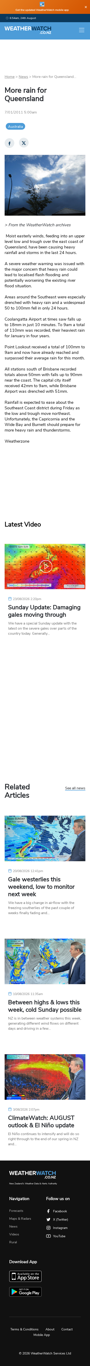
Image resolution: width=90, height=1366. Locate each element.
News (23, 76)
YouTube (59, 1236)
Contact (67, 1329)
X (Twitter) (60, 1219)
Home (10, 76)
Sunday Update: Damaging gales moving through (44, 611)
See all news (75, 788)
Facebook (60, 1211)
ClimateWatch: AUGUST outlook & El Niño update (41, 1121)
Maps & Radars (20, 1218)
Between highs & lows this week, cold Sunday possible (45, 1006)
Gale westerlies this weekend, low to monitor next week (41, 887)
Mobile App (41, 1335)
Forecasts (16, 1211)
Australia (15, 126)
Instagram (60, 1228)
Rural (13, 1242)
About (49, 1329)
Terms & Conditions (24, 1329)
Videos (14, 1234)
